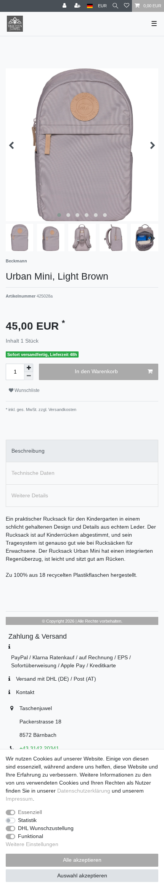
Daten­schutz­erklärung (83, 791)
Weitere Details (29, 495)
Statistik (27, 820)
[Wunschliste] (126, 6)
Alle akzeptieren (82, 860)
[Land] (89, 6)
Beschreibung (28, 451)
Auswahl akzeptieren (82, 875)
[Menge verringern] (28, 376)
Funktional (30, 836)
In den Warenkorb (96, 371)
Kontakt (25, 692)
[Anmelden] (65, 6)
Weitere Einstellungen (32, 844)
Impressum (19, 799)
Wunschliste (26, 390)
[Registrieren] (78, 6)
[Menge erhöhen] (28, 368)
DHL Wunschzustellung (46, 828)
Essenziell (30, 812)
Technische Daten (33, 473)
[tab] (82, 451)
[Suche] (115, 6)
